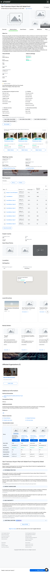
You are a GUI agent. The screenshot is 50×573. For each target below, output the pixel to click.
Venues (6, 4)
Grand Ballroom (9, 196)
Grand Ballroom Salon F (10, 219)
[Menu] (1, 1)
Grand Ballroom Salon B (11, 204)
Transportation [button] (24, 344)
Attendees (4, 180)
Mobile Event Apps (28, 536)
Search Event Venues (5, 534)
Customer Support (4, 545)
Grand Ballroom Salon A (11, 200)
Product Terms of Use (29, 544)
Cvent (2, 4)
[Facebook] (3, 413)
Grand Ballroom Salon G (11, 223)
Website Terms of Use (29, 545)
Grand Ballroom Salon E (10, 216)
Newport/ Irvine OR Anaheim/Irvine (12, 192)
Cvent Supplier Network (5, 533)
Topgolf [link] (6, 336)
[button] (15, 19)
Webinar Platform (28, 540)
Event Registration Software (30, 534)
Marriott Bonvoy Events (9, 377)
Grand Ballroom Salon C (11, 208)
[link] (10, 331)
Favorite (47, 7)
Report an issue (12, 528)
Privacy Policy (27, 542)
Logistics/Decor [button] (41, 344)
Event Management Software (30, 533)
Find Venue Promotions (5, 536)
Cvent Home (3, 542)
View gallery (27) (45, 25)
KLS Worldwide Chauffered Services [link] (28, 336)
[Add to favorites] (28, 428)
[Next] (49, 30)
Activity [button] (5, 344)
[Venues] (48, 2)
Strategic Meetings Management (31, 537)
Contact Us (3, 544)
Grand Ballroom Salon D (11, 212)
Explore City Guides (4, 537)
